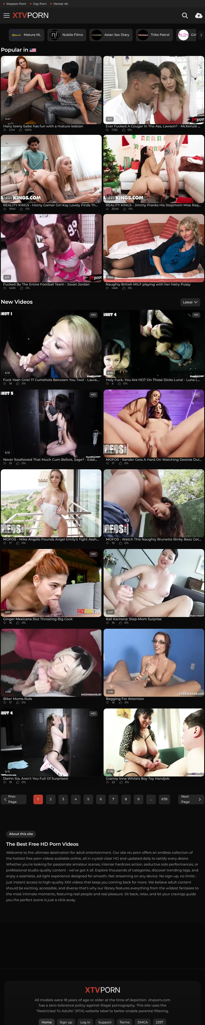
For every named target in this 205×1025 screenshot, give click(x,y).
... (151, 799)
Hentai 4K (60, 4)
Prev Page (12, 799)
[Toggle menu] (6, 15)
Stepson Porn (16, 4)
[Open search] (185, 15)
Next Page (185, 799)
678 (164, 799)
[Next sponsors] (201, 35)
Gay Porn (39, 4)
